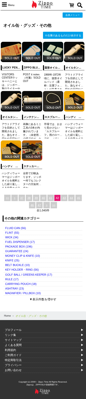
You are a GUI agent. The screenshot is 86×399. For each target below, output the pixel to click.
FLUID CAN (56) (15, 228)
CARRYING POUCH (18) (21, 283)
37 (21, 198)
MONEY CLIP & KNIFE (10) (22, 255)
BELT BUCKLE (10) (17, 265)
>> (53, 205)
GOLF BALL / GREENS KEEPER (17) (28, 274)
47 (39, 205)
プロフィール (13, 329)
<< (7, 198)
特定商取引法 (13, 360)
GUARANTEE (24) (16, 251)
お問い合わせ (13, 370)
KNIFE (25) (12, 260)
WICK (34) (11, 237)
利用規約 (10, 350)
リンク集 (10, 335)
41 (50, 198)
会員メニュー (72, 15)
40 (43, 198)
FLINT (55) (12, 232)
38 (29, 198)
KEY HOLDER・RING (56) (22, 269)
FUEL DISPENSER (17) (20, 241)
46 (32, 205)
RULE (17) (12, 279)
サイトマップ (13, 340)
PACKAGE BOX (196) (18, 246)
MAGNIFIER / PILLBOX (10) (23, 293)
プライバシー (13, 365)
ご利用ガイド (13, 355)
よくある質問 (13, 345)
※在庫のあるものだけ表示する (63, 35)
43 (64, 198)
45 (78, 198)
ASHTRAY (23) (14, 288)
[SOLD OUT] (11, 61)
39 (36, 198)
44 (71, 198)
